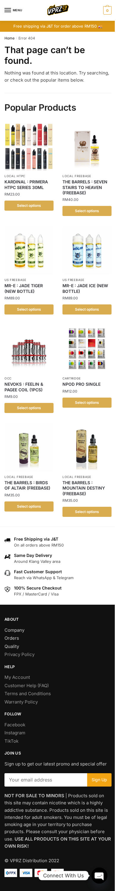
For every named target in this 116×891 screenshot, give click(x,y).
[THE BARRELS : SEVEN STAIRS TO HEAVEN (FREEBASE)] (87, 146)
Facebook (14, 725)
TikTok (11, 741)
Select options (29, 205)
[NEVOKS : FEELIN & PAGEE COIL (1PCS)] (29, 348)
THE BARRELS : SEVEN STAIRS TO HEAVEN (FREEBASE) (84, 187)
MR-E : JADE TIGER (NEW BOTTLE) (23, 288)
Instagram (14, 733)
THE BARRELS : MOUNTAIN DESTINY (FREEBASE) (83, 488)
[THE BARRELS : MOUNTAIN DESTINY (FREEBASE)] (87, 447)
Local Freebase (76, 176)
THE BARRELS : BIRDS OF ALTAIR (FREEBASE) (27, 485)
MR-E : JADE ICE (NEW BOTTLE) (85, 288)
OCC (8, 378)
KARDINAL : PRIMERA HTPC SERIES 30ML (26, 184)
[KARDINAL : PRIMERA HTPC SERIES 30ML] (29, 146)
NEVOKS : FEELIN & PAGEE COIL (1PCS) (23, 387)
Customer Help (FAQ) (26, 685)
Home (9, 38)
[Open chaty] (99, 876)
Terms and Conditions (27, 693)
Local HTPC (14, 176)
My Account (17, 677)
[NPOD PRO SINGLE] (87, 348)
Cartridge (71, 378)
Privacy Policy (19, 654)
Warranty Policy (21, 702)
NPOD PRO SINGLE (81, 384)
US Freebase (15, 280)
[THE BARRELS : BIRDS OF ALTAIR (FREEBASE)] (29, 447)
